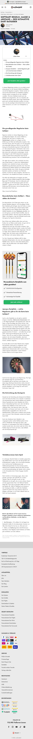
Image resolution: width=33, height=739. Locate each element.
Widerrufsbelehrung (7, 687)
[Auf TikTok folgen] (20, 727)
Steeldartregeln (6, 140)
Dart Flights (4, 601)
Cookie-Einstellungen (7, 693)
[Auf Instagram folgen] (13, 727)
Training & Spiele (8, 12)
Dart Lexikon (5, 586)
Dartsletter (4, 665)
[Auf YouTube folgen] (17, 727)
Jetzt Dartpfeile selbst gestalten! (16, 81)
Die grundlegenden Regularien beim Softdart (17, 62)
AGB (3, 684)
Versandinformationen (7, 690)
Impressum (4, 679)
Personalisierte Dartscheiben (9, 623)
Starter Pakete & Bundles (8, 606)
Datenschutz (5, 682)
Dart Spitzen (5, 595)
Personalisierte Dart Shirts (8, 620)
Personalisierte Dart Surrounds (9, 626)
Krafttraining (13, 528)
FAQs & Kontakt (6, 656)
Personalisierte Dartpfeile (8, 615)
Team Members (5, 581)
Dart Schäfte (5, 598)
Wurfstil (4, 242)
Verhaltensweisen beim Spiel (13, 75)
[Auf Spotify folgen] (24, 727)
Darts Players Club (6, 662)
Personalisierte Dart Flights (8, 618)
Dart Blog (2, 12)
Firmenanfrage (5, 659)
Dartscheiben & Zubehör (8, 603)
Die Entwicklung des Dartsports (14, 73)
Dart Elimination (8, 522)
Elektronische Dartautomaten (20, 320)
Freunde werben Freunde (8, 667)
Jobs (3, 578)
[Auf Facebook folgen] (9, 727)
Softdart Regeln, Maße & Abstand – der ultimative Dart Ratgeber (12, 14)
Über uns (4, 575)
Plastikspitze (19, 211)
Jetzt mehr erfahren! (16, 302)
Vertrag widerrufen (6, 670)
